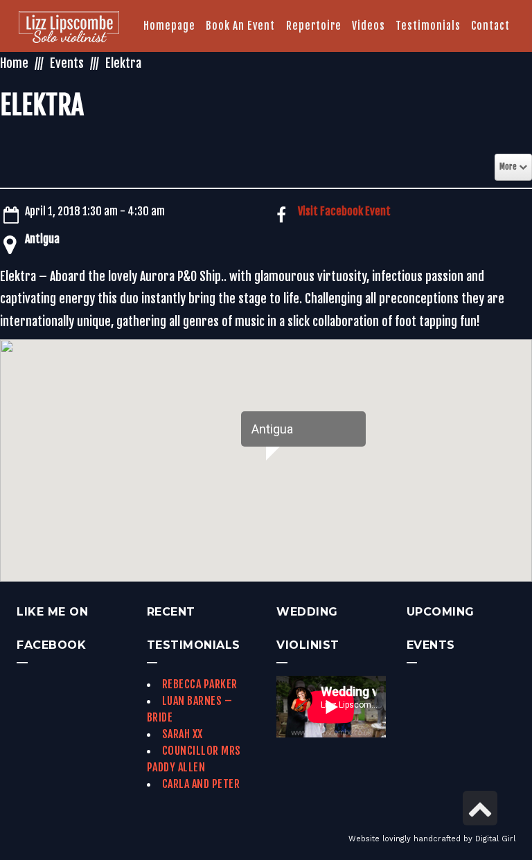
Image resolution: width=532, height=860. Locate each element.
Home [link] (14, 63)
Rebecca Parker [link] (200, 684)
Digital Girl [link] (495, 838)
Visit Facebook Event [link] (344, 211)
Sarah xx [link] (182, 734)
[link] (69, 28)
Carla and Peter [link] (201, 784)
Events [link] (67, 63)
